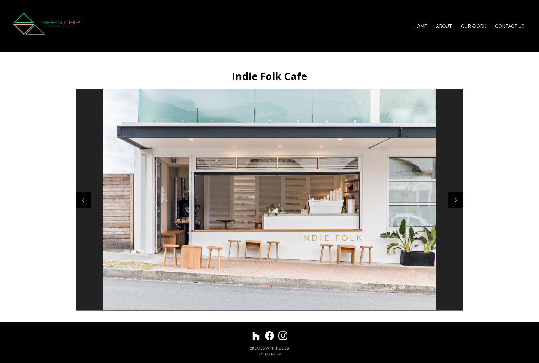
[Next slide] (455, 200)
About (444, 26)
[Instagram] (283, 336)
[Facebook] (269, 336)
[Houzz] (256, 336)
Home (420, 26)
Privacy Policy (269, 354)
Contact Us (509, 26)
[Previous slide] (83, 200)
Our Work (473, 26)
